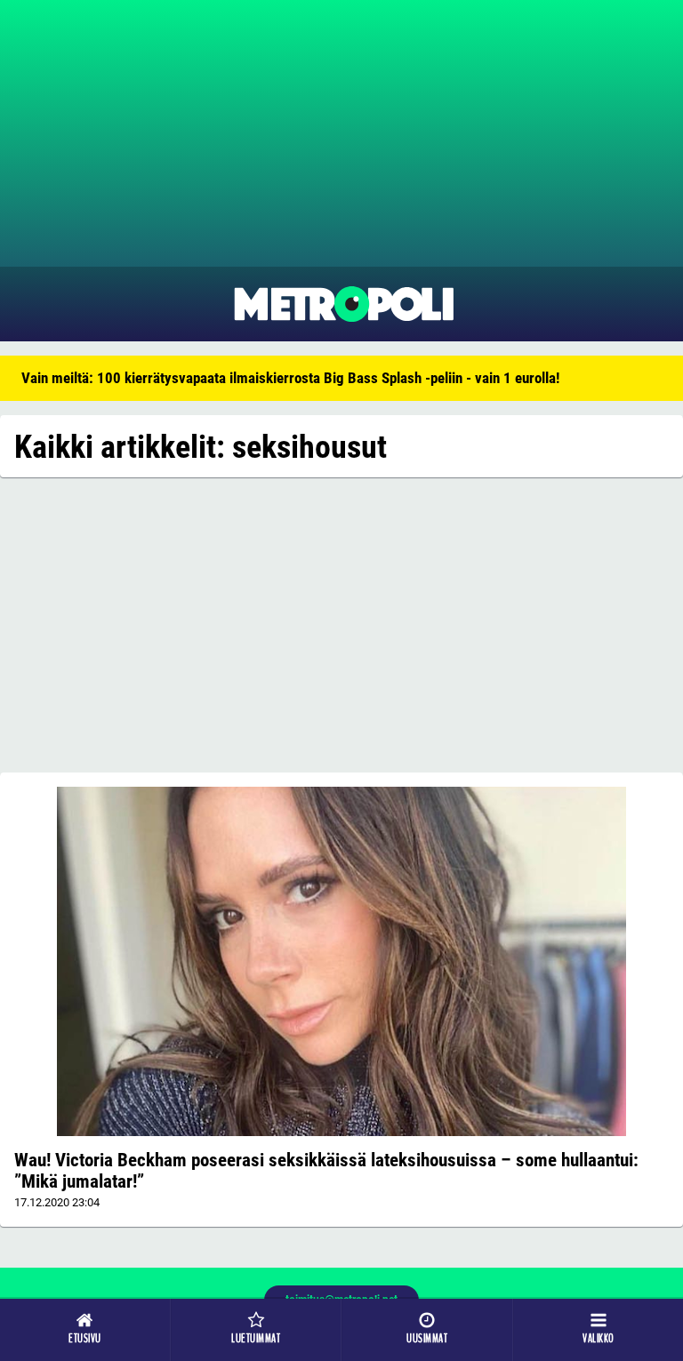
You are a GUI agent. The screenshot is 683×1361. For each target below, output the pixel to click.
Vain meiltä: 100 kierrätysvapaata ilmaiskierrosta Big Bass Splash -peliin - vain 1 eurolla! (290, 378)
